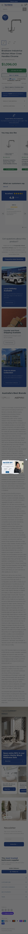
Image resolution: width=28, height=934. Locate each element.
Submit (7, 472)
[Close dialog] (26, 459)
